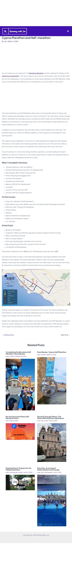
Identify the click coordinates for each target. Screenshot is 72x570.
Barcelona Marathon (36, 73)
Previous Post (8, 335)
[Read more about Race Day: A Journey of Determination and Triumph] (51, 500)
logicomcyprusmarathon (10, 76)
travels (46, 420)
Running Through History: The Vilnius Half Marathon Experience (50, 417)
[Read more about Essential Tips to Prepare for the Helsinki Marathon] (20, 482)
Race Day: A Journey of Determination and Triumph (48, 469)
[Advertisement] (36, 13)
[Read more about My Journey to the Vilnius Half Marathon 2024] (20, 431)
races (7, 356)
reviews (12, 356)
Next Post (65, 335)
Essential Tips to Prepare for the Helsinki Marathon (18, 469)
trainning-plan (14, 472)
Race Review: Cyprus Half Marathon (51, 352)
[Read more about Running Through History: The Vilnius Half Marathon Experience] (51, 442)
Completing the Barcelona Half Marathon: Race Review (18, 353)
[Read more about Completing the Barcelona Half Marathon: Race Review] (20, 384)
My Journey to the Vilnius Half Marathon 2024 (17, 417)
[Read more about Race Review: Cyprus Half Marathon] (51, 380)
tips (42, 420)
